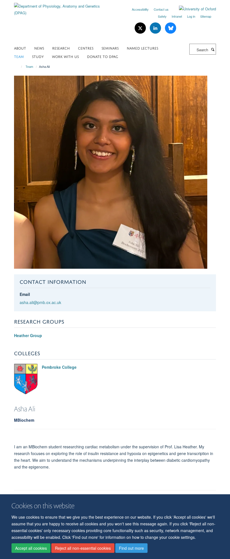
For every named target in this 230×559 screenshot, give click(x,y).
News (39, 47)
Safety (162, 16)
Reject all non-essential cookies (83, 548)
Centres (85, 47)
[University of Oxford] (193, 9)
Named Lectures (142, 47)
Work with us (65, 56)
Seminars (110, 47)
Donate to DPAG (102, 56)
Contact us (161, 9)
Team (19, 56)
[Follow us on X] (141, 28)
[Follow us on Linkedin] (156, 28)
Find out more (131, 548)
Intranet (177, 16)
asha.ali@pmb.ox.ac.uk (40, 302)
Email (25, 294)
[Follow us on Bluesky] (170, 28)
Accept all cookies (31, 548)
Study (38, 56)
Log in (191, 16)
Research (61, 47)
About (20, 47)
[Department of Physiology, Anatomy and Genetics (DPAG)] (62, 7)
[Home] (19, 67)
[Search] (213, 49)
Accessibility (140, 9)
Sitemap (205, 16)
